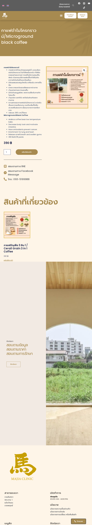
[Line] (84, 3)
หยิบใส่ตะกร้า (27, 152)
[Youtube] (89, 3)
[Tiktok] (84, 8)
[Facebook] (79, 3)
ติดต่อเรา (13, 364)
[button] (73, 5)
